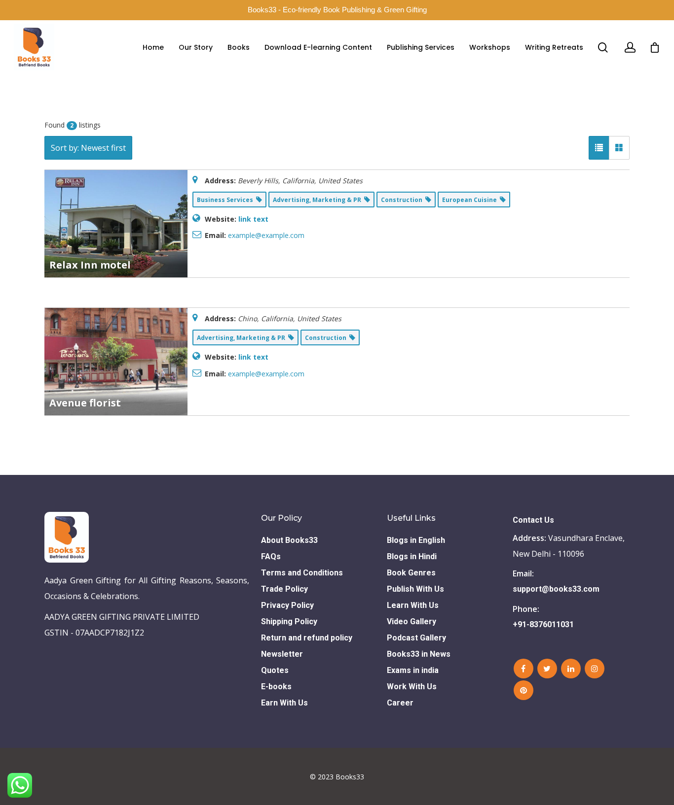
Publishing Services (420, 47)
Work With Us (412, 686)
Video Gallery (411, 621)
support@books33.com (556, 589)
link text (253, 219)
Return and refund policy (306, 637)
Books (238, 47)
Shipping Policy (289, 621)
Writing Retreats (554, 47)
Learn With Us (413, 605)
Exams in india (413, 670)
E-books (276, 686)
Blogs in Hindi (412, 556)
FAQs (271, 556)
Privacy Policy (287, 605)
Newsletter (282, 654)
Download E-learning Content (318, 47)
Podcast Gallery (416, 637)
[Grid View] (619, 148)
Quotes (275, 670)
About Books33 (289, 540)
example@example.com (266, 235)
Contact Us (533, 520)
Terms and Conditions (302, 572)
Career (400, 702)
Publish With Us (415, 589)
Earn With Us (284, 702)
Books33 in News (418, 654)
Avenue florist (85, 402)
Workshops (489, 47)
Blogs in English (416, 540)
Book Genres (411, 572)
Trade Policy (284, 589)
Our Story (196, 47)
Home (153, 47)
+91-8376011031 (543, 624)
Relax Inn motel (90, 264)
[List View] (599, 148)
